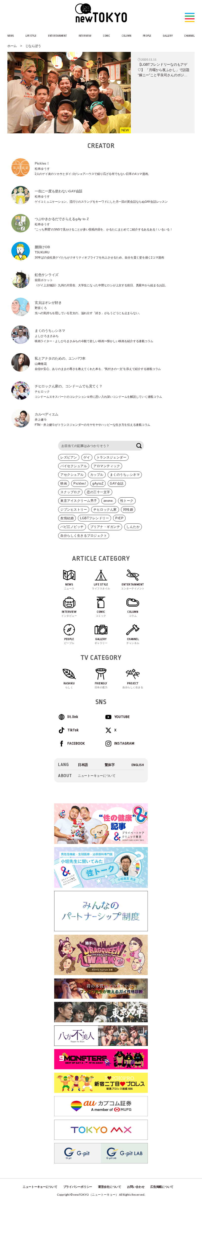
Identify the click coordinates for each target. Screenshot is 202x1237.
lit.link (72, 717)
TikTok (73, 730)
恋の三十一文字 (98, 492)
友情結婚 (67, 518)
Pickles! (79, 483)
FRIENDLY (101, 685)
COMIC (106, 35)
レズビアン (68, 457)
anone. (108, 501)
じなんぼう (33, 46)
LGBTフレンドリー (94, 518)
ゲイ (87, 457)
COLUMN (126, 35)
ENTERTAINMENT (57, 35)
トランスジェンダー (112, 457)
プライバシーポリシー (77, 1187)
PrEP (119, 518)
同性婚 (128, 509)
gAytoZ (97, 483)
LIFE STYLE (30, 35)
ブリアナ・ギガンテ (105, 527)
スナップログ (70, 492)
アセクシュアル (72, 474)
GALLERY (167, 35)
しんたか (133, 527)
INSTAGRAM (124, 743)
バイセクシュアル (73, 466)
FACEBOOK (76, 743)
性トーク (127, 501)
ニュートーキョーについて (97, 776)
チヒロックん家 (105, 509)
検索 (139, 446)
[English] (138, 765)
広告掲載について (161, 1187)
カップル (96, 474)
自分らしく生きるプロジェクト (83, 535)
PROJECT (132, 685)
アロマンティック (106, 466)
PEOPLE (147, 35)
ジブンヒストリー (73, 509)
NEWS (10, 35)
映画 (63, 483)
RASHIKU (69, 685)
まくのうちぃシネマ (125, 474)
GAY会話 (117, 483)
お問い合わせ (135, 1187)
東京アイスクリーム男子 (78, 501)
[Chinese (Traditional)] (110, 765)
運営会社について (109, 1187)
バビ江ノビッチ (72, 527)
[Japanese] (83, 765)
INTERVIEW (85, 35)
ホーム (12, 46)
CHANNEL (189, 35)
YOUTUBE (122, 717)
